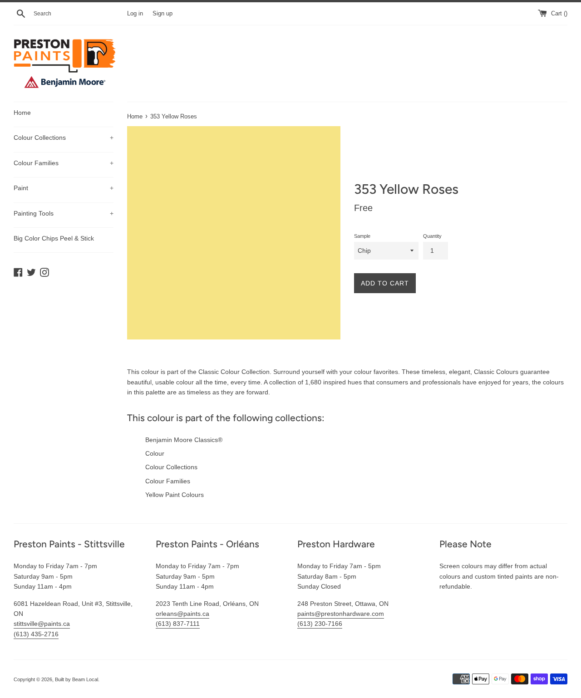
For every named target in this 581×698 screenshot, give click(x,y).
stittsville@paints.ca (42, 623)
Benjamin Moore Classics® (183, 439)
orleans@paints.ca (182, 613)
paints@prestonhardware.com (340, 613)
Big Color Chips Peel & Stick (54, 238)
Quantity (432, 236)
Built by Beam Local (76, 679)
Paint (63, 188)
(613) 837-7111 (178, 623)
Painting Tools (63, 213)
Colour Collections (63, 137)
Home (22, 112)
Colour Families (63, 163)
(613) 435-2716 (36, 634)
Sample (362, 236)
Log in (135, 13)
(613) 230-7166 (319, 623)
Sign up (162, 13)
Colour (154, 453)
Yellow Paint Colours (174, 494)
